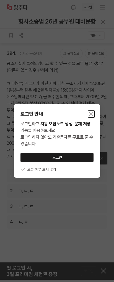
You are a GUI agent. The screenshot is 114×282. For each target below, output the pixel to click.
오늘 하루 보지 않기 (41, 169)
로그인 (57, 157)
